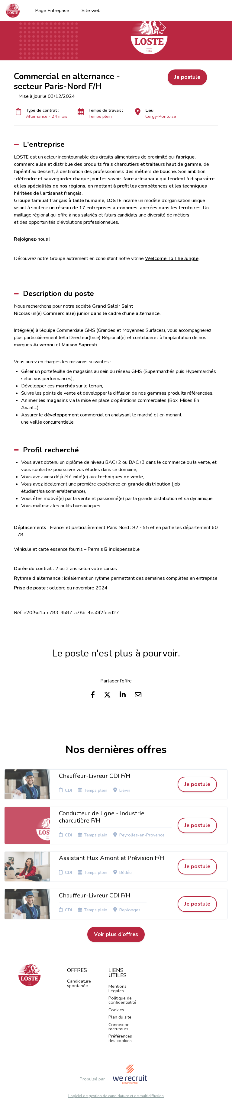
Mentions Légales (117, 988)
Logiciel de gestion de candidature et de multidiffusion (116, 1096)
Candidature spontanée (79, 983)
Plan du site (119, 1017)
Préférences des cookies (120, 1038)
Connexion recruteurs (119, 1027)
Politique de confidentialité (122, 1000)
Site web (91, 10)
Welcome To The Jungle (171, 258)
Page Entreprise (52, 10)
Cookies (116, 1010)
